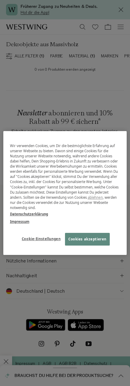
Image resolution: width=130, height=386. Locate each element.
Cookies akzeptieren (87, 239)
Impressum (19, 221)
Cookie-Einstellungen (41, 238)
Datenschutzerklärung (29, 214)
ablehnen (95, 197)
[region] (65, 193)
